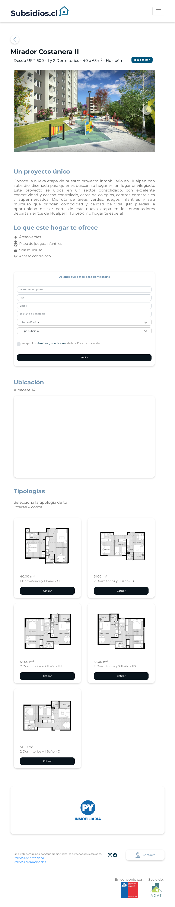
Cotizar (47, 590)
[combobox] (84, 322)
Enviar (84, 357)
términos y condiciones (51, 343)
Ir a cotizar (142, 59)
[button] (24, 110)
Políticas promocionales (30, 862)
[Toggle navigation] (158, 11)
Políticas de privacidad (29, 857)
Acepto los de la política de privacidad (61, 343)
